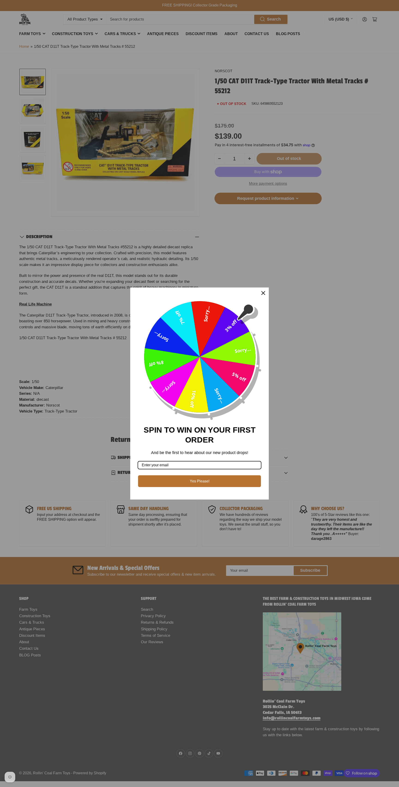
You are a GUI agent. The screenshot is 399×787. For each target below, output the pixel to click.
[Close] (263, 293)
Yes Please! (199, 481)
